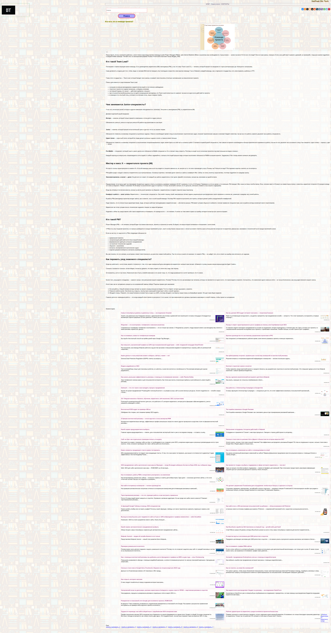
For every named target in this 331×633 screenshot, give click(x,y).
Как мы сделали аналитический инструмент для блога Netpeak (247, 377)
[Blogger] (310, 9)
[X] (307, 9)
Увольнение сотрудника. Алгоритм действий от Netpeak (245, 429)
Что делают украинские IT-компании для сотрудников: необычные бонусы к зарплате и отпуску (259, 485)
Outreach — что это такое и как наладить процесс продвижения (143, 388)
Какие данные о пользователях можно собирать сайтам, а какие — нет (145, 355)
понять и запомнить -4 (159, 627)
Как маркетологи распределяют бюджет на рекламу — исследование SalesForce (254, 590)
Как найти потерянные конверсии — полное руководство (141, 485)
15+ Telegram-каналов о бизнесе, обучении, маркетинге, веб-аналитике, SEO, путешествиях (152, 398)
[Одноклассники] (305, 9)
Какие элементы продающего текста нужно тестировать (140, 450)
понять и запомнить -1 (113, 627)
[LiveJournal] (317, 9)
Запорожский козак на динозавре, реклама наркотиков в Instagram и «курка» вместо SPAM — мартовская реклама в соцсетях (164, 590)
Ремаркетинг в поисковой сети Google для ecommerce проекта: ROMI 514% (146, 600)
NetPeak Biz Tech (321, 1)
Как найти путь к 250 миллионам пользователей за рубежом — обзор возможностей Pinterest (258, 506)
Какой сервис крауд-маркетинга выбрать (135, 429)
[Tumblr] (319, 9)
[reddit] (315, 9)
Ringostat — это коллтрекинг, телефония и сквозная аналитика (142, 325)
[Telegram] (327, 9)
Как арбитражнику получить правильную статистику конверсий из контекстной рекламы (257, 355)
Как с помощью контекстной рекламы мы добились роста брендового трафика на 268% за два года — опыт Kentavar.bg (162, 557)
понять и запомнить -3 (144, 627)
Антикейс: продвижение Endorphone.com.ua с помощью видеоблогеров (251, 557)
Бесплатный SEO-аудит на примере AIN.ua (136, 409)
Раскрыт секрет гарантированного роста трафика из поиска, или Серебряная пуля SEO (256, 325)
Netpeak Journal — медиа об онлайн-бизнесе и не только (140, 536)
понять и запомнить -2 (128, 627)
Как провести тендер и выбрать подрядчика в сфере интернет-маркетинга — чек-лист (256, 465)
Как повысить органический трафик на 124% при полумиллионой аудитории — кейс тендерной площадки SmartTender (162, 345)
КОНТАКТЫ (225, 4)
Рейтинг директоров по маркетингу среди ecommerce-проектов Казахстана (252, 611)
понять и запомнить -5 (175, 627)
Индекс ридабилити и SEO (130, 366)
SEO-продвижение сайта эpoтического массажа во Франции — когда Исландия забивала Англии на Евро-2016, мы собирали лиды (166, 465)
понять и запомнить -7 (206, 627)
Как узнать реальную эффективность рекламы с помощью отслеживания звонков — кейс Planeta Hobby (157, 377)
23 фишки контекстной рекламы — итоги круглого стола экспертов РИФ (146, 418)
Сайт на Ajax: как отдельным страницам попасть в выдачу (141, 439)
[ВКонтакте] (303, 9)
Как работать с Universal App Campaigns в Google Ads (244, 388)
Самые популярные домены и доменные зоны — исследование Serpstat (146, 313)
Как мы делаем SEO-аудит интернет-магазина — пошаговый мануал (249, 313)
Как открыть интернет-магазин (131, 579)
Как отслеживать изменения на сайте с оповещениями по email (248, 450)
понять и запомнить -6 (191, 627)
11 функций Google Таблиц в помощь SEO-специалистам (140, 506)
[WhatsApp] (324, 9)
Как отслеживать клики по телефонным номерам (138, 335)
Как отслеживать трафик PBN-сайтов (239, 546)
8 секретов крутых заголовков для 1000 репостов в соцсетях (247, 536)
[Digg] (312, 9)
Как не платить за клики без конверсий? (240, 568)
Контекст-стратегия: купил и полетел (239, 366)
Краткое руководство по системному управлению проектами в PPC (249, 335)
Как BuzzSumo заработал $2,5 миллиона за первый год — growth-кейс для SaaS (253, 527)
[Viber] (322, 9)
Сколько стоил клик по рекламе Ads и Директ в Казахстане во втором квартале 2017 (255, 439)
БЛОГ (208, 4)
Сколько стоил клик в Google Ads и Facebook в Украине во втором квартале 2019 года (150, 568)
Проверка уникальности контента (132, 546)
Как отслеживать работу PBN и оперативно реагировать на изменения (145, 475)
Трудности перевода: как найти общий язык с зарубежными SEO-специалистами (149, 611)
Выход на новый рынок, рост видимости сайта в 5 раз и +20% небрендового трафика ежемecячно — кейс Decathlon (161, 517)
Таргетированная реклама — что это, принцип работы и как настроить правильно (149, 495)
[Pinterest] (329, 9)
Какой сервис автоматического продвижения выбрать (140, 527)
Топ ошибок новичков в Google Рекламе (240, 409)
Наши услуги (215, 4)
